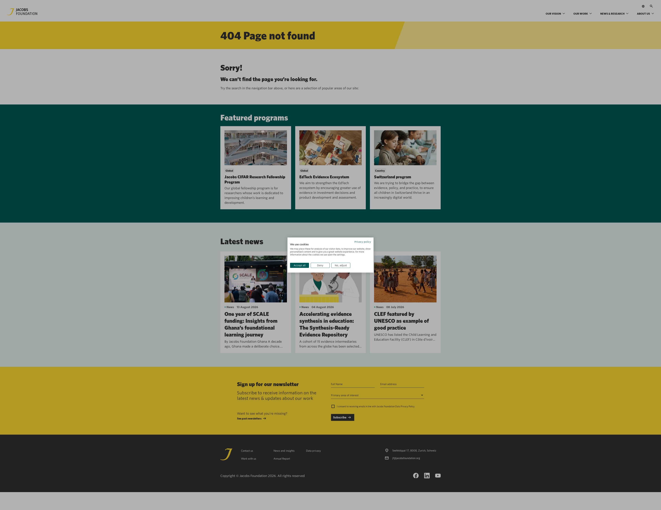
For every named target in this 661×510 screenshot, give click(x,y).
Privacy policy (362, 241)
